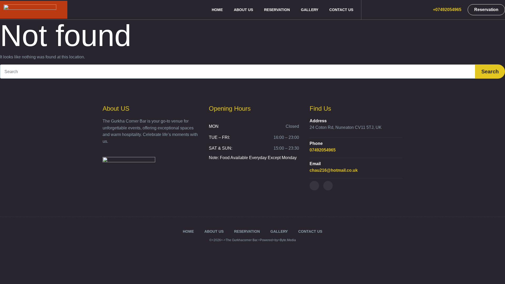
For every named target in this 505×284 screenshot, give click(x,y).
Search (490, 71)
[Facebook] (314, 185)
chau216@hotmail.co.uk (334, 170)
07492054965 (323, 150)
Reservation (277, 10)
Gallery (309, 10)
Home (217, 10)
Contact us (341, 10)
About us (243, 10)
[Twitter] (328, 185)
